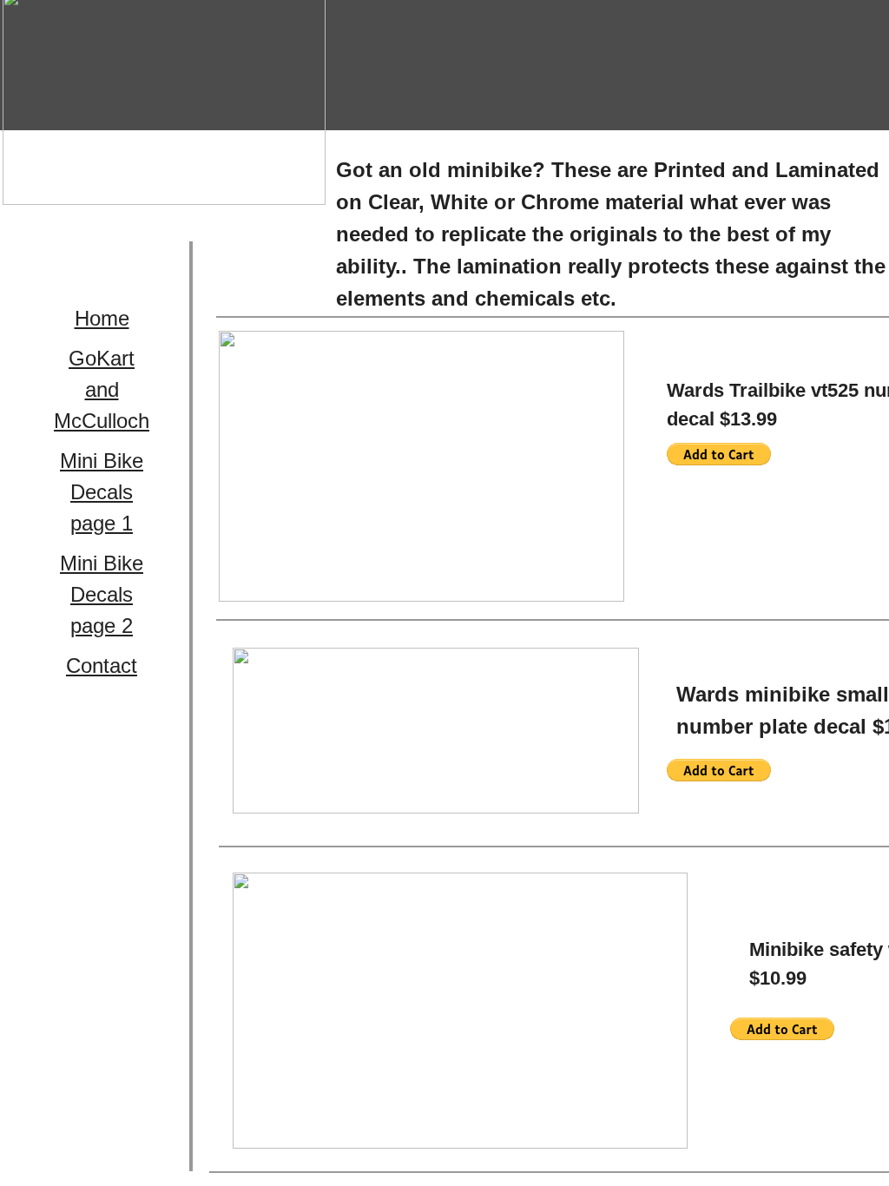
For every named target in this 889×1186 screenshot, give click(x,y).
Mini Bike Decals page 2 (101, 594)
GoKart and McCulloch (101, 389)
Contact (101, 665)
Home (102, 318)
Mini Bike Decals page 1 (101, 492)
